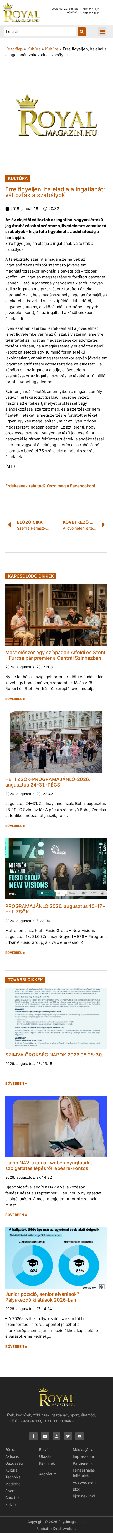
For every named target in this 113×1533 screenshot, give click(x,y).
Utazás (45, 1456)
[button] (102, 31)
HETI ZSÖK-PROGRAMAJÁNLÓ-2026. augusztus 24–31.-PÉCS (47, 782)
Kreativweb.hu (64, 1528)
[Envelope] (79, 1436)
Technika (13, 1477)
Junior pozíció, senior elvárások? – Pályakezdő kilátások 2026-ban (44, 1297)
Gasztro (12, 1497)
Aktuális (12, 1456)
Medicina (13, 1484)
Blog (76, 1489)
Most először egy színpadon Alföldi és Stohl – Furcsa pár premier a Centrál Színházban (55, 655)
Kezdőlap (14, 48)
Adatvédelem (84, 1482)
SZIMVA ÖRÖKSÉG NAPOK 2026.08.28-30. (54, 1055)
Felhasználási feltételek (84, 1473)
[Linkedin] (45, 1436)
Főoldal (11, 1449)
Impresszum (83, 1456)
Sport (10, 1490)
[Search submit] (82, 31)
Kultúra (33, 48)
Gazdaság (14, 1463)
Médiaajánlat (84, 1449)
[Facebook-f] (33, 1436)
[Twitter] (68, 1436)
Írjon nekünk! (84, 1496)
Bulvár (10, 1504)
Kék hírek (47, 1463)
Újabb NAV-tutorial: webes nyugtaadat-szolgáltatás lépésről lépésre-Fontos (49, 1165)
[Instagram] (57, 1436)
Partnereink (83, 1463)
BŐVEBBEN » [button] (15, 699)
